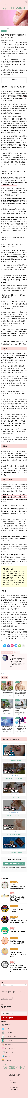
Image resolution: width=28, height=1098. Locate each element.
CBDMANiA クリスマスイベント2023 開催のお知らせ (18, 887)
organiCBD (10, 995)
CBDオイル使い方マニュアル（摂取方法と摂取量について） (7, 692)
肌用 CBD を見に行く (14, 831)
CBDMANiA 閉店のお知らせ (18, 931)
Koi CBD (3, 995)
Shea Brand (4, 998)
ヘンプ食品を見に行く (14, 850)
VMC (11, 998)
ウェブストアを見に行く (13, 864)
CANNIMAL (4, 992)
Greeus (16, 992)
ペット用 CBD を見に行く (14, 794)
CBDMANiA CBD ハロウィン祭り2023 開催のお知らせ (18, 922)
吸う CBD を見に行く (14, 776)
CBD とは (4, 673)
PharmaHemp (18, 995)
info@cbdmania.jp (14, 1080)
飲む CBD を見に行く (14, 757)
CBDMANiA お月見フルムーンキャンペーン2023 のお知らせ (18, 955)
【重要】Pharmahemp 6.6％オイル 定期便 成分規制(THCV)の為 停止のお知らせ (18, 968)
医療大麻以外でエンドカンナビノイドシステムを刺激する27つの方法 (7, 728)
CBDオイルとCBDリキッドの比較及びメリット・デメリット (7, 710)
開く (16, 80)
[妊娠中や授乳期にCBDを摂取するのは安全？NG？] (15, 645)
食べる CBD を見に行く (14, 813)
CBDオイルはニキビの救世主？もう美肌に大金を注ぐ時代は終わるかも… (20, 692)
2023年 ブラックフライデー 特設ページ (18, 911)
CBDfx (10, 992)
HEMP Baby (22, 992)
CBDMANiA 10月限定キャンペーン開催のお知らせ (18, 943)
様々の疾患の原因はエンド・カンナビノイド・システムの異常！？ (20, 728)
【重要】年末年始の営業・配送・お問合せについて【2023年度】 (18, 899)
